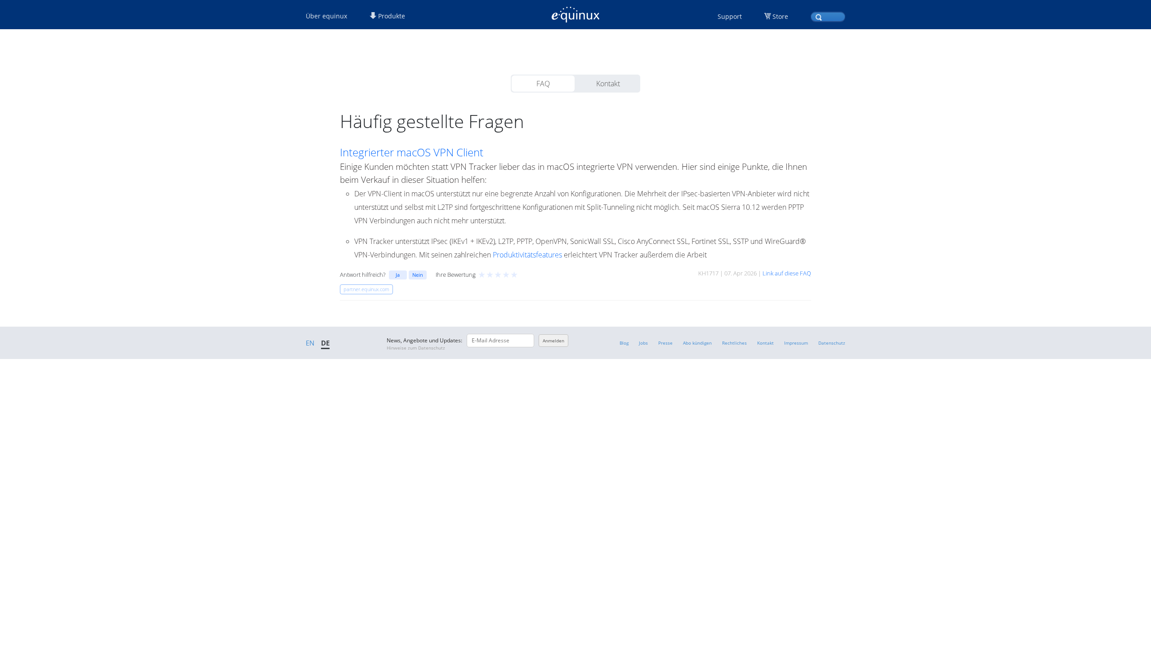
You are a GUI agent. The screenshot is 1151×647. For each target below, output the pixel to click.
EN (310, 342)
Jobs (643, 343)
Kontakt (608, 84)
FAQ (543, 84)
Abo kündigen (697, 343)
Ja (398, 274)
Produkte (390, 16)
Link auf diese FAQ (787, 273)
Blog (624, 343)
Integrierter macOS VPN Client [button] (411, 152)
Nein (417, 274)
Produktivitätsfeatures (527, 255)
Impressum (796, 343)
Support (730, 16)
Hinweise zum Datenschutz (416, 348)
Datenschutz (831, 343)
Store (780, 16)
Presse (665, 343)
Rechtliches (734, 343)
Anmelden (553, 340)
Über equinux (326, 16)
